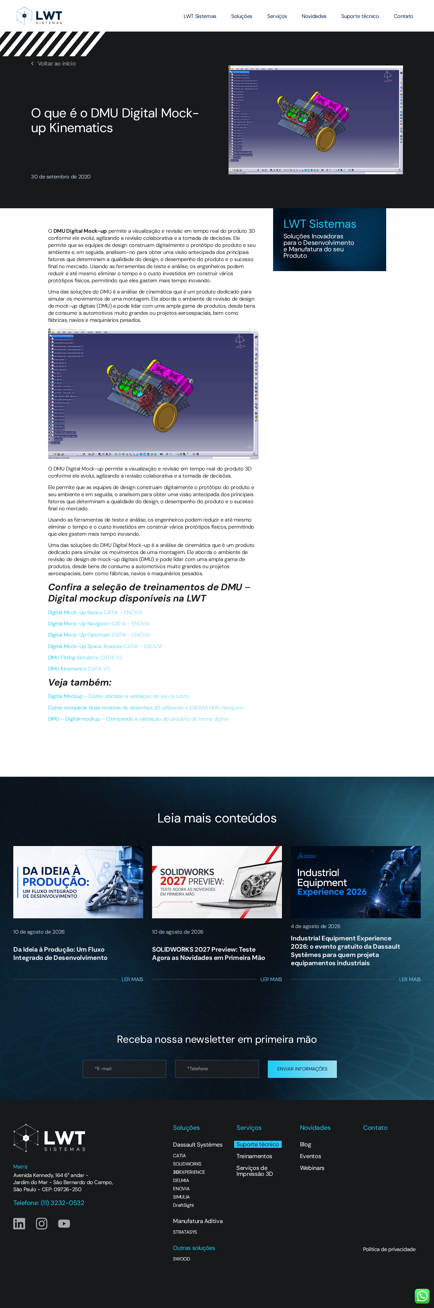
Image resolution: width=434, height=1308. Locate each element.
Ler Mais (132, 979)
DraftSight (183, 1205)
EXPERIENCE (189, 1172)
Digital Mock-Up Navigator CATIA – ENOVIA (99, 623)
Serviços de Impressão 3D (254, 1170)
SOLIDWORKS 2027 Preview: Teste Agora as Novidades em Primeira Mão (208, 953)
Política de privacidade (389, 1249)
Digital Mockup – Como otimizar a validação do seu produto (119, 696)
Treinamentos (254, 1156)
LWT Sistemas (200, 16)
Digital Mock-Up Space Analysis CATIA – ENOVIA (105, 646)
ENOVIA (181, 1189)
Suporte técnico (360, 16)
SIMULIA (181, 1197)
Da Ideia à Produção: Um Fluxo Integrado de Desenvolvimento (60, 953)
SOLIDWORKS (187, 1164)
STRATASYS (185, 1232)
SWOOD (181, 1259)
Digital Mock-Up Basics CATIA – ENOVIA (95, 612)
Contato (403, 16)
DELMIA (181, 1181)
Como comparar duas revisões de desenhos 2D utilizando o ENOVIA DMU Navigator (146, 707)
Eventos (310, 1156)
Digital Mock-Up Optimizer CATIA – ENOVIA (99, 634)
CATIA (179, 1156)
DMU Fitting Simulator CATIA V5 (85, 657)
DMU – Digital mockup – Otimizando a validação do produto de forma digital (138, 718)
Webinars (312, 1167)
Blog (305, 1144)
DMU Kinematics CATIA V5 (79, 668)
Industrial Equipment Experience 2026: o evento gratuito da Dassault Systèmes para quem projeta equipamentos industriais (345, 950)
